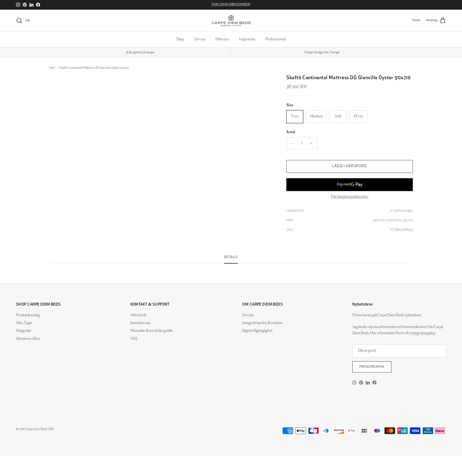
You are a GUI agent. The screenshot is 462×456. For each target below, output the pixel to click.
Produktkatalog (28, 315)
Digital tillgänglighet (257, 331)
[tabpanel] (231, 267)
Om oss (199, 39)
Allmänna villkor (28, 339)
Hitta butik (138, 315)
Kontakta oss (140, 323)
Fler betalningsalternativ (349, 197)
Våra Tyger (24, 323)
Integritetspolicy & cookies (262, 323)
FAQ (133, 339)
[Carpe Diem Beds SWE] (231, 20)
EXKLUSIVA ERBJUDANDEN (231, 4)
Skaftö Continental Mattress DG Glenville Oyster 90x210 (94, 68)
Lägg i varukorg (349, 167)
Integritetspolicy (422, 333)
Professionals (275, 39)
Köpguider (24, 331)
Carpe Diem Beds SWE (39, 429)
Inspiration (247, 39)
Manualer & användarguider (151, 331)
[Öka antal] (312, 143)
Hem (52, 68)
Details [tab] (231, 257)
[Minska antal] (291, 143)
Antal (290, 132)
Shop (180, 39)
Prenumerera (371, 366)
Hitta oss (222, 39)
